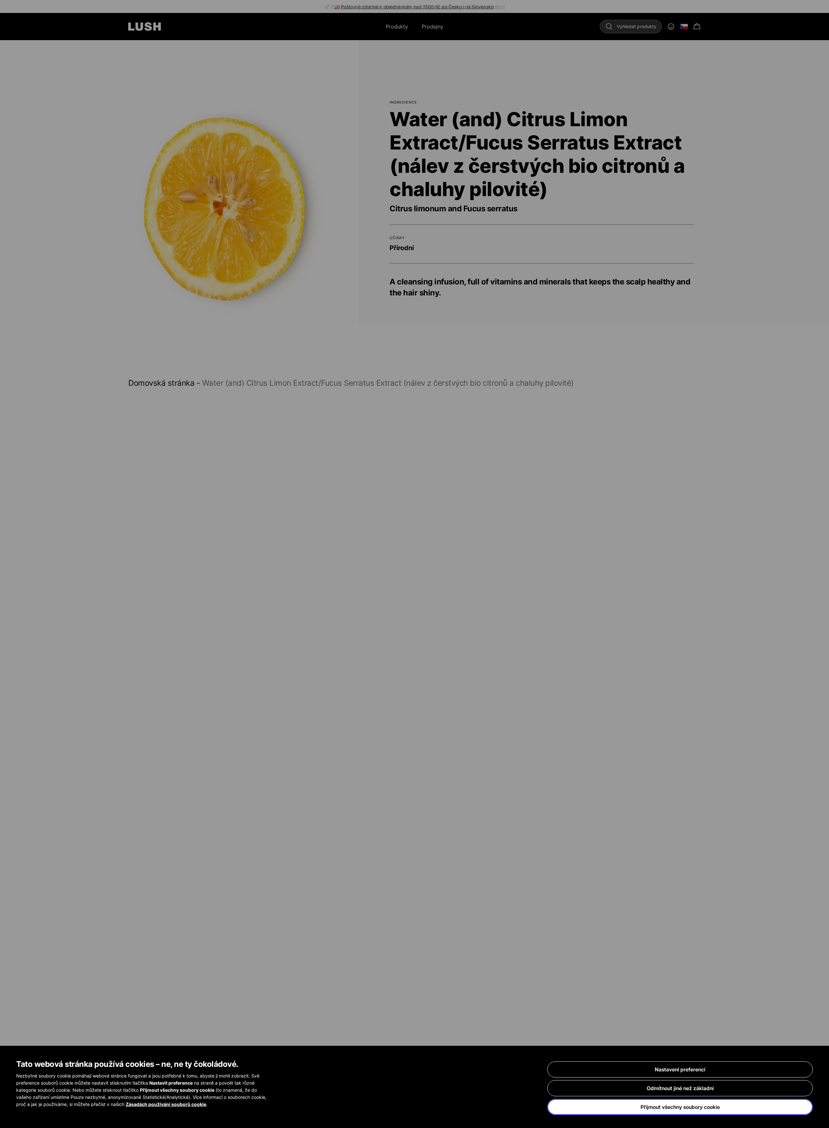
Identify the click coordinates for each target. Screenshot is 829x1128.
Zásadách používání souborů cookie (166, 1104)
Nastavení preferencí (680, 1069)
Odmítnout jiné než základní (680, 1088)
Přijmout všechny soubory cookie (680, 1107)
